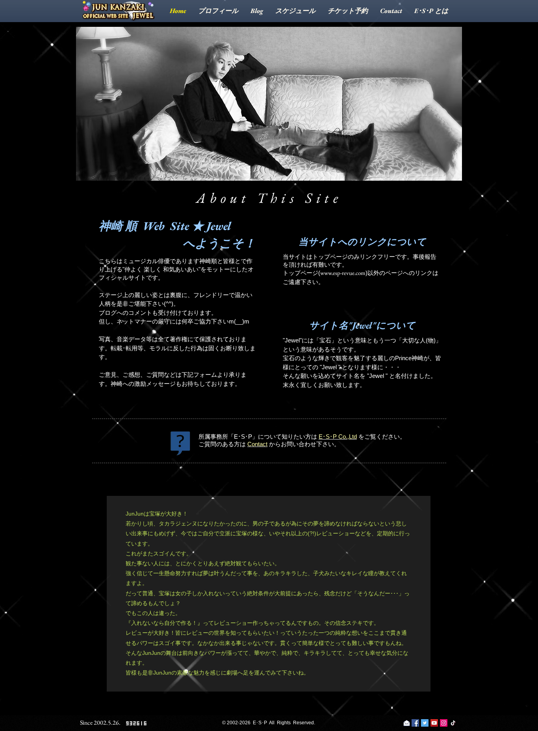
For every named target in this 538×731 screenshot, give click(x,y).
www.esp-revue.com (342, 273)
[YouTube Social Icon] (434, 723)
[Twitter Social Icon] (425, 723)
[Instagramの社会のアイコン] (443, 723)
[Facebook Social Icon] (415, 723)
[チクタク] (453, 723)
